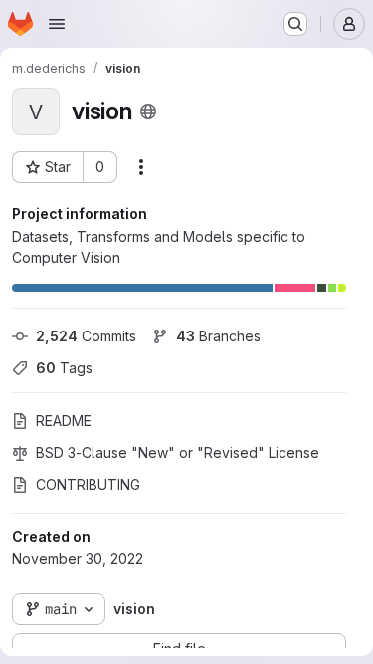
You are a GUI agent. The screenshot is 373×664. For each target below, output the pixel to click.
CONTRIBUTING (88, 484)
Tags (64, 367)
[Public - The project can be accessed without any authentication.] (148, 111)
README (64, 420)
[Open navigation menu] (57, 24)
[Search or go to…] (295, 24)
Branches (218, 336)
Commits (86, 336)
